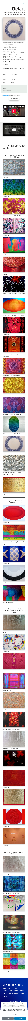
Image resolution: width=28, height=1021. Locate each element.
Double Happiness (8, 951)
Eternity (5, 453)
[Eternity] (14, 443)
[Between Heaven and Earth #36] (14, 405)
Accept (20, 1018)
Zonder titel (6, 196)
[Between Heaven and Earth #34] (14, 206)
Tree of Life (6, 177)
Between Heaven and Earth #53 (12, 395)
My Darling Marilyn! (8, 971)
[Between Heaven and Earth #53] (14, 385)
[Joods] (14, 484)
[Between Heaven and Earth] (14, 739)
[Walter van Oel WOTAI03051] (14, 39)
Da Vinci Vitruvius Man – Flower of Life (13, 315)
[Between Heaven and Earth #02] (14, 424)
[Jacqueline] (14, 903)
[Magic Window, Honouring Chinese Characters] (14, 344)
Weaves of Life (7, 690)
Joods (4, 494)
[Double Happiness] (14, 942)
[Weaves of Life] (14, 681)
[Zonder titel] (14, 187)
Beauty (5, 274)
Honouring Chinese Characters (11, 729)
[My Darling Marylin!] (14, 864)
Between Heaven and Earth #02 (12, 434)
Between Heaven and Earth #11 (12, 375)
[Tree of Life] (14, 167)
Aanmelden (12, 1002)
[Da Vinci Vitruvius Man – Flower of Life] (14, 305)
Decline (8, 1018)
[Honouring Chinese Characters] (14, 719)
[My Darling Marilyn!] (14, 961)
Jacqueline (6, 913)
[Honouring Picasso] (14, 593)
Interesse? (14, 99)
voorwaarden (6, 95)
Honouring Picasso (8, 602)
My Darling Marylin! (8, 874)
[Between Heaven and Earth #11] (14, 366)
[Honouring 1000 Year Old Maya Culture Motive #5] (14, 463)
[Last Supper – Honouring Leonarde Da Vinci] (14, 532)
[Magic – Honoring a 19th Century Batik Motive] (14, 284)
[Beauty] (14, 264)
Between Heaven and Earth (10, 748)
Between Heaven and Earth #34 (12, 216)
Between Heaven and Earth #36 (12, 414)
